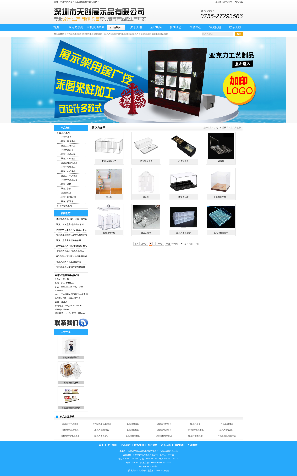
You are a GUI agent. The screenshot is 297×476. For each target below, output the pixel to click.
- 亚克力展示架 (66, 150)
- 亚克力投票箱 (66, 201)
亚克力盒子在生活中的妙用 (68, 240)
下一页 (160, 243)
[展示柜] (146, 181)
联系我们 (229, 2)
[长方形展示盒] (146, 146)
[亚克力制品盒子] (221, 181)
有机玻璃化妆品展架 (71, 382)
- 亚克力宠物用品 (67, 167)
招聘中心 (195, 27)
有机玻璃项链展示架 (164, 436)
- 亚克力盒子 (65, 137)
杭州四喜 (143, 470)
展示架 (221, 161)
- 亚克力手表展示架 (68, 180)
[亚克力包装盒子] (221, 217)
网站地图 (239, 2)
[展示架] (221, 146)
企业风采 (156, 27)
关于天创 (136, 27)
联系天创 (235, 27)
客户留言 (152, 445)
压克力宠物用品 (133, 424)
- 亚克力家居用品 (67, 141)
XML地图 (193, 445)
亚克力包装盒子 (221, 232)
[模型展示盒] (183, 181)
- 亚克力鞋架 (65, 193)
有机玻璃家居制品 (101, 424)
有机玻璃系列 (95, 27)
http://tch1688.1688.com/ (75, 313)
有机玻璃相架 (70, 424)
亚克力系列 (76, 27)
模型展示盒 (183, 197)
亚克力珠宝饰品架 (195, 436)
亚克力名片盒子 (195, 424)
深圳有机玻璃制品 (195, 430)
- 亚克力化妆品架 (67, 154)
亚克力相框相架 (164, 430)
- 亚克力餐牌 (65, 184)
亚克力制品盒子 (221, 197)
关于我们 (112, 445)
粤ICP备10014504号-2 (148, 466)
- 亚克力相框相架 (67, 158)
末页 (168, 243)
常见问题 (215, 27)
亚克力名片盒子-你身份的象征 (70, 224)
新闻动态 (176, 27)
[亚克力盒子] (146, 217)
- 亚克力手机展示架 (68, 175)
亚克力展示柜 (109, 232)
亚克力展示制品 (226, 436)
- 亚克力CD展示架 (67, 197)
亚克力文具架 (164, 424)
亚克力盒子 (146, 232)
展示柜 (146, 197)
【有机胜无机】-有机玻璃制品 (70, 251)
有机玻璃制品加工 (226, 424)
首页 (56, 27)
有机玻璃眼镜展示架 (70, 436)
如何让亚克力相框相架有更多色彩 (71, 246)
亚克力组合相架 (101, 436)
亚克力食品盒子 (71, 357)
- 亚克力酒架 (65, 188)
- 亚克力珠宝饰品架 (68, 163)
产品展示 (116, 27)
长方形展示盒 (146, 161)
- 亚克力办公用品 (67, 171)
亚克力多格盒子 (71, 407)
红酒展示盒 (183, 161)
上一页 (144, 243)
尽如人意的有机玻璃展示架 (68, 261)
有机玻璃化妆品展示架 (133, 436)
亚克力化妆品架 (226, 430)
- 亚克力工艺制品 (67, 145)
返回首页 (220, 2)
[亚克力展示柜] (109, 217)
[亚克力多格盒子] (109, 146)
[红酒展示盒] (183, 146)
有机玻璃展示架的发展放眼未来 (70, 267)
